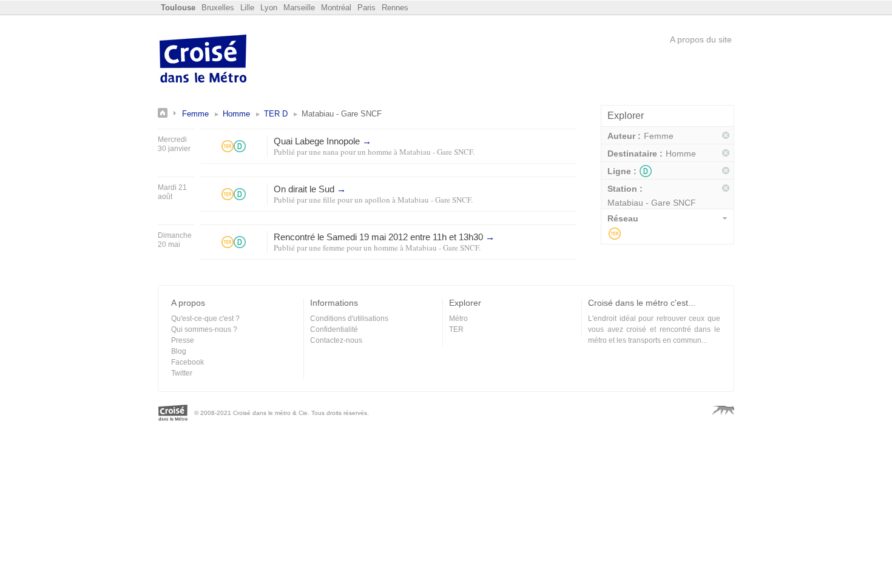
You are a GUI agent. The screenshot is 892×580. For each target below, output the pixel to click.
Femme (195, 113)
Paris (366, 7)
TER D (276, 113)
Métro (458, 318)
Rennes (395, 7)
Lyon (268, 7)
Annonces (170, 113)
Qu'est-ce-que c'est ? (205, 318)
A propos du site (701, 39)
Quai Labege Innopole (322, 141)
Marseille (299, 7)
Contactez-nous (336, 340)
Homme (236, 113)
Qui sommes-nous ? (204, 329)
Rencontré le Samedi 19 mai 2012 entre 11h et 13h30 (384, 237)
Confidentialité (334, 329)
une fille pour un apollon (349, 199)
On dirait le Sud (310, 189)
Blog (178, 351)
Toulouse (178, 7)
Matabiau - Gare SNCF (436, 151)
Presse (182, 340)
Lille (247, 7)
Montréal (336, 7)
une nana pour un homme (350, 151)
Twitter (181, 373)
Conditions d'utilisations (349, 318)
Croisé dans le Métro (203, 60)
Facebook (187, 362)
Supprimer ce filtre (726, 136)
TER (615, 234)
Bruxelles (217, 7)
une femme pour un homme (353, 247)
